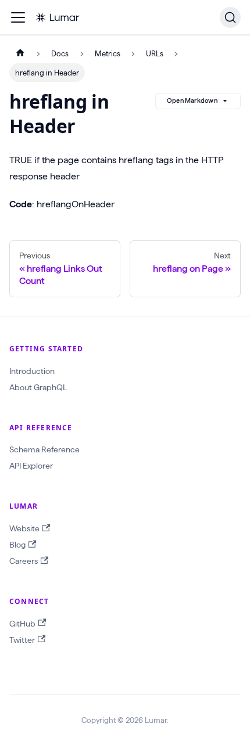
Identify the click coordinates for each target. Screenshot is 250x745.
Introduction (32, 371)
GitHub (22, 623)
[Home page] (20, 53)
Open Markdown (192, 100)
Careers (23, 561)
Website (24, 528)
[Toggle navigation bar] (18, 17)
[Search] (230, 17)
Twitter (22, 640)
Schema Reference (44, 449)
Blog (17, 544)
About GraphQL (38, 387)
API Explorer (31, 465)
